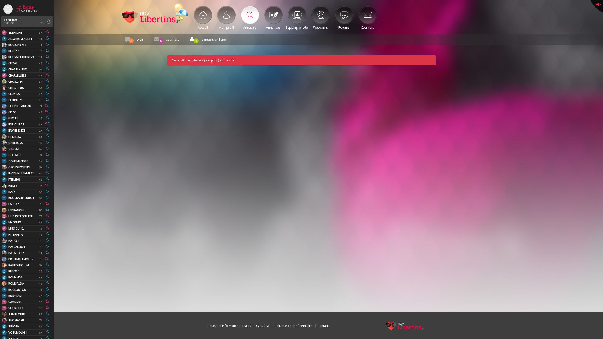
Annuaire (249, 27)
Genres (48, 21)
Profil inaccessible (150, 17)
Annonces (273, 27)
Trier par (10, 20)
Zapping (296, 27)
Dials (137, 40)
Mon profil (226, 27)
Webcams (320, 27)
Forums (344, 27)
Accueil (203, 27)
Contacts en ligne (210, 40)
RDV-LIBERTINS (405, 325)
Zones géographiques (41, 21)
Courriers (367, 27)
